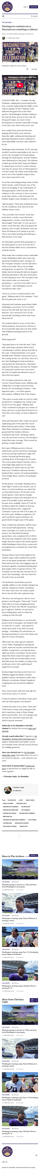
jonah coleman (8, 803)
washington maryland (10, 810)
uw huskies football (10, 826)
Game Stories (30, 800)
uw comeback (25, 810)
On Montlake (11, 1167)
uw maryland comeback (27, 813)
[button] (4, 1161)
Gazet (33, 1167)
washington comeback (10, 807)
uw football (32, 820)
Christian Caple (13, 38)
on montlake (25, 807)
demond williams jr (9, 813)
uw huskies (6, 882)
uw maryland (7, 823)
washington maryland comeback (14, 820)
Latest (21, 800)
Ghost (28, 1167)
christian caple (21, 803)
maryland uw (7, 816)
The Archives (7, 22)
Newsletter (23, 826)
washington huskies (22, 823)
